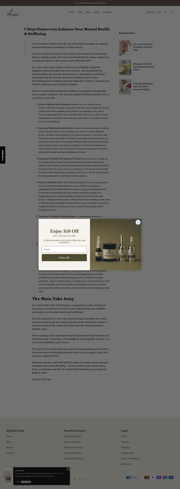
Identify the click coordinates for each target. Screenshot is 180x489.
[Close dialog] (138, 222)
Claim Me (64, 257)
